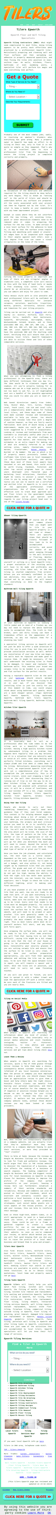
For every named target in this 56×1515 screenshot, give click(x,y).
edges (11, 235)
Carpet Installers (30, 1454)
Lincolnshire (44, 1324)
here (13, 1276)
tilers (32, 198)
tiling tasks (17, 1324)
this (50, 1050)
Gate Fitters (22, 1456)
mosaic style (17, 296)
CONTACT (40, 25)
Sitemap (6, 1490)
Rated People (38, 450)
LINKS (27, 25)
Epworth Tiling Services (18, 1338)
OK (49, 1512)
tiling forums (22, 502)
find (12, 1251)
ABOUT (33, 25)
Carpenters (38, 1456)
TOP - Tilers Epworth (14, 1450)
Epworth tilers (12, 1284)
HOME (21, 25)
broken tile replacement (38, 1299)
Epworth (38, 312)
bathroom (20, 678)
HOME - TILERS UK (28, 1477)
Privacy (49, 1490)
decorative (25, 220)
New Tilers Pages (21, 1490)
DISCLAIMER (49, 25)
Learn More (36, 1512)
